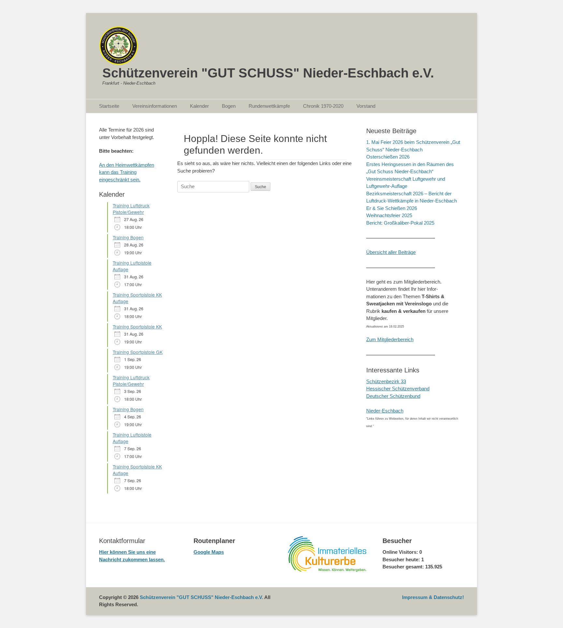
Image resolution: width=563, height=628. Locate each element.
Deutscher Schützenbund (393, 396)
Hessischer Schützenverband (397, 388)
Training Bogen (128, 237)
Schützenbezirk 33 (386, 381)
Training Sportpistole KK (137, 326)
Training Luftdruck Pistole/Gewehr (131, 208)
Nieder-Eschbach (384, 410)
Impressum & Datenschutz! (433, 597)
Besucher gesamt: (404, 566)
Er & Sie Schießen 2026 (391, 208)
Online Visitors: (401, 552)
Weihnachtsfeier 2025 (389, 215)
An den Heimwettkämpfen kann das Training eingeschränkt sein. (126, 172)
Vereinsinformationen (154, 106)
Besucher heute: (402, 559)
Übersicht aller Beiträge (391, 252)
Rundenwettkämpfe (269, 106)
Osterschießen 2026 (388, 157)
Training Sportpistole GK (138, 352)
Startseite (109, 106)
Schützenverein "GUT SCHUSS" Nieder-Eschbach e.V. (268, 73)
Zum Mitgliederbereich (389, 339)
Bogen (229, 106)
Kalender (199, 106)
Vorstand (365, 106)
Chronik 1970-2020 (323, 106)
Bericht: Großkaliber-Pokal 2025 (400, 223)
